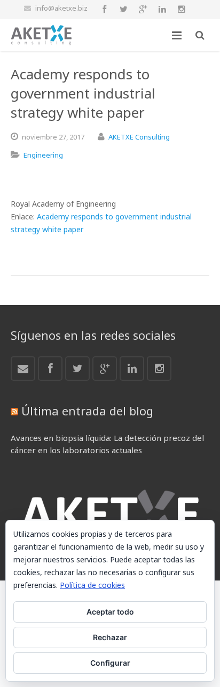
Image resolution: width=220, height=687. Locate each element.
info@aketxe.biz (61, 8)
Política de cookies (92, 585)
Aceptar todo (110, 611)
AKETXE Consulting (139, 137)
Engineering (43, 155)
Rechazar (110, 637)
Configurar (110, 662)
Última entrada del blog (87, 411)
